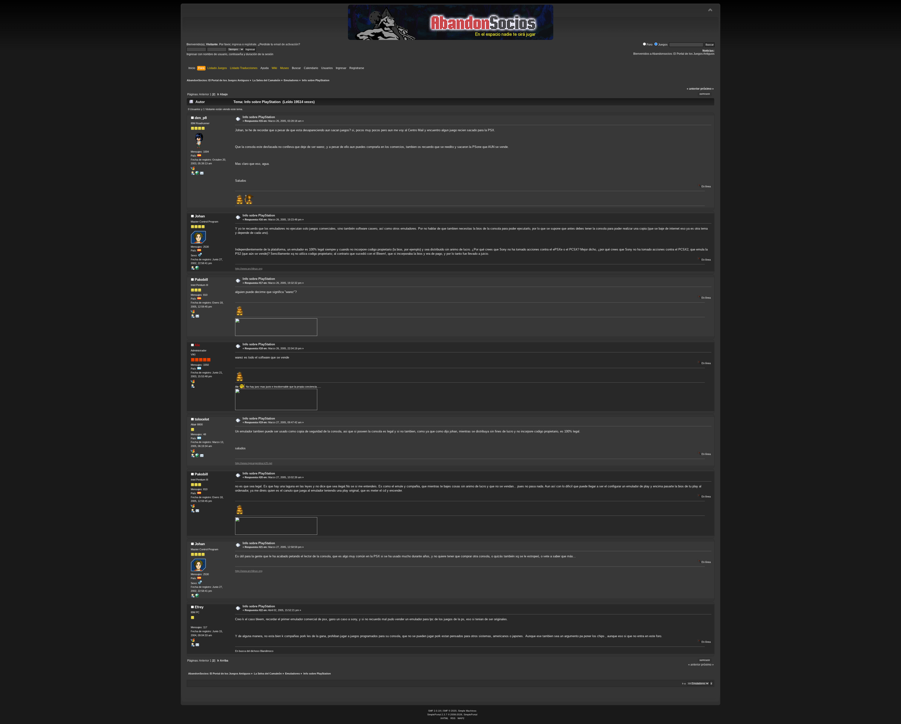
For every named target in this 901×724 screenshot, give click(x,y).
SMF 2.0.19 (434, 710)
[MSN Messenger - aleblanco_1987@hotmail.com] (193, 382)
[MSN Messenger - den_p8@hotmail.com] (193, 169)
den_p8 (201, 118)
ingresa (236, 44)
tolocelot (202, 419)
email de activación (286, 44)
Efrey (199, 607)
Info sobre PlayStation (259, 117)
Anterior (204, 94)
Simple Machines (467, 710)
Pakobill (201, 279)
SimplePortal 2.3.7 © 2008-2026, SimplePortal (452, 714)
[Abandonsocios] (197, 268)
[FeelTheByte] (197, 174)
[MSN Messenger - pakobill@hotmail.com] (193, 312)
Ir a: (684, 683)
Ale (197, 345)
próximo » (707, 88)
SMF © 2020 (450, 710)
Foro (650, 44)
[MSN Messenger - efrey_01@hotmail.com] (193, 641)
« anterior (693, 88)
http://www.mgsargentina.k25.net (253, 463)
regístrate (250, 44)
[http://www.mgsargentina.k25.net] (197, 456)
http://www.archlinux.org (248, 268)
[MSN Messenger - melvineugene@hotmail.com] (193, 452)
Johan (200, 216)
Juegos (663, 44)
